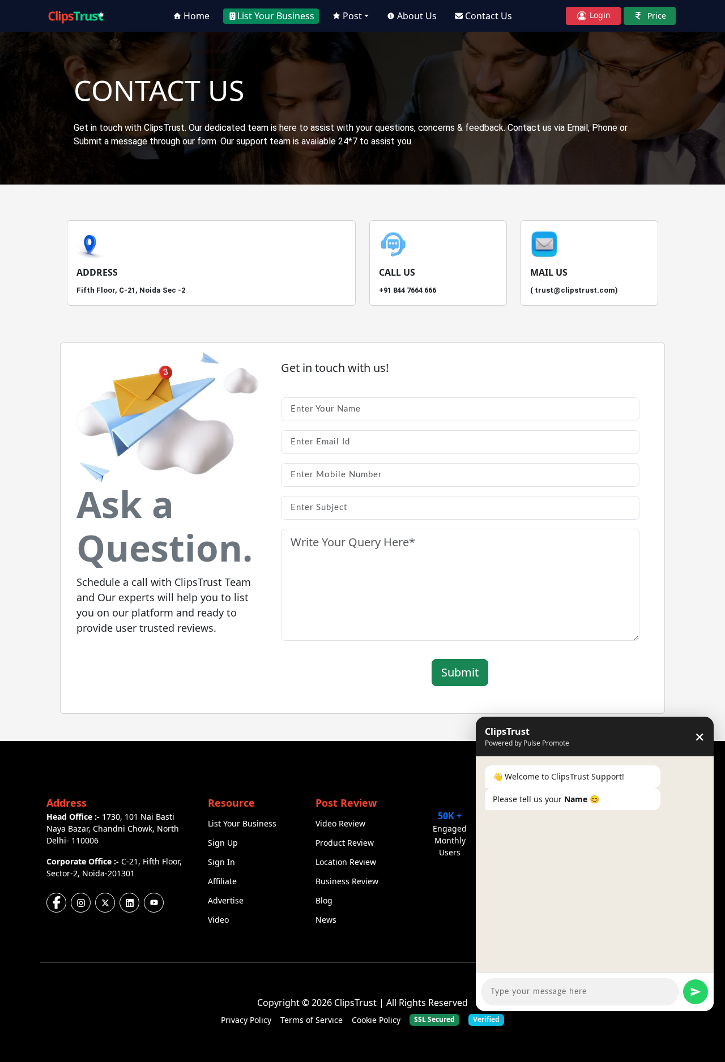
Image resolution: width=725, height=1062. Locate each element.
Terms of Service (311, 1019)
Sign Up (223, 842)
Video (218, 919)
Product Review (344, 842)
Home (197, 16)
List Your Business (275, 16)
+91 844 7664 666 (407, 290)
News (325, 919)
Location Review (345, 862)
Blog (323, 900)
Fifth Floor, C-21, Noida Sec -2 (130, 290)
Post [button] (352, 16)
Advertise (226, 900)
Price (655, 15)
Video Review (340, 823)
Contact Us (488, 16)
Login (599, 15)
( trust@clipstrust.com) (574, 290)
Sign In (221, 862)
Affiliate (222, 881)
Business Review (346, 881)
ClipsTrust (355, 1002)
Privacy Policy (246, 1019)
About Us (417, 16)
